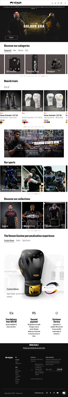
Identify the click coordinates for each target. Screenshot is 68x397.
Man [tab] (14, 50)
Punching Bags (15, 71)
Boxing (7, 189)
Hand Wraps (54, 71)
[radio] (0, 122)
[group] (17, 64)
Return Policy (16, 373)
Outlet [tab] (18, 241)
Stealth (29, 226)
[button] (52, 3)
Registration (17, 363)
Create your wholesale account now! (34, 348)
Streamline (52, 226)
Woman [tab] (20, 50)
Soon (28, 189)
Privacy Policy (17, 382)
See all (6, 87)
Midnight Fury (9, 226)
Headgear (33, 71)
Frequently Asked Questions (17, 378)
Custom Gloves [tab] (9, 241)
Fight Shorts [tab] (26, 241)
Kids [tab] (26, 50)
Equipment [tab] (7, 50)
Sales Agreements (17, 370)
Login (16, 362)
